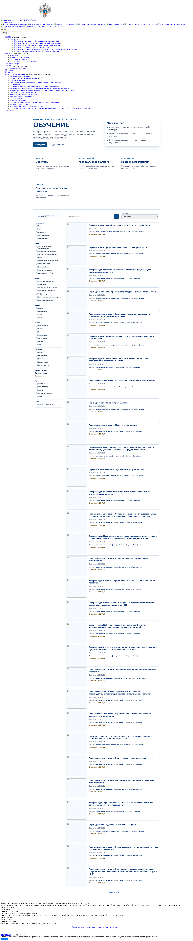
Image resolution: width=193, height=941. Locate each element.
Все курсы (14, 55)
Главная (8, 37)
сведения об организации (15, 74)
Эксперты (9, 72)
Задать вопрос (57, 145)
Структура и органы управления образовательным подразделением (35, 82)
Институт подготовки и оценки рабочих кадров (32, 47)
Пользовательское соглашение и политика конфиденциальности (34, 102)
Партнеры (9, 70)
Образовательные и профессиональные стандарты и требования (34, 86)
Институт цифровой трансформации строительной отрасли (37, 45)
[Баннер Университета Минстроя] (14, 24)
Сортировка (125, 213)
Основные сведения (17, 80)
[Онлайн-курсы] (140, 24)
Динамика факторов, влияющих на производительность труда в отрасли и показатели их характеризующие (51, 108)
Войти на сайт (6, 22)
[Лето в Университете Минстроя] (41, 24)
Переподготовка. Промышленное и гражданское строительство (118, 247)
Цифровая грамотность (18, 68)
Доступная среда (16, 98)
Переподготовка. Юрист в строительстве (108, 403)
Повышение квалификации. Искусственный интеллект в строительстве (122, 381)
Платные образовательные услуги (23, 92)
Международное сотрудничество (22, 96)
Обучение (9, 53)
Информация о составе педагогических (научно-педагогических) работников (39, 88)
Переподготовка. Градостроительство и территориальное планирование (122, 292)
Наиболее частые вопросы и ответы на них (26, 106)
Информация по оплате (19, 104)
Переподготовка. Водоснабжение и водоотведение (112, 825)
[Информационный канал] (44, 26)
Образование (15, 84)
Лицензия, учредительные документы (24, 78)
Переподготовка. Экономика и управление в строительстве (116, 469)
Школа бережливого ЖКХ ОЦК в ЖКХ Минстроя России (36, 51)
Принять (4, 939)
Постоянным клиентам (18, 59)
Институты (14, 39)
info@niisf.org (6, 935)
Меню (4, 33)
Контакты (9, 110)
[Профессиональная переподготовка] (92, 24)
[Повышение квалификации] (66, 24)
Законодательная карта (18, 100)
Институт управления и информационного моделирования (37, 41)
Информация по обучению (20, 76)
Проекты (8, 66)
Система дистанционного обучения (23, 61)
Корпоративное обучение (19, 57)
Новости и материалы (13, 63)
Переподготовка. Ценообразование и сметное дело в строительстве (120, 225)
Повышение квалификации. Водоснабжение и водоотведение (117, 758)
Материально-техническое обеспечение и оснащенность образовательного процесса (42, 90)
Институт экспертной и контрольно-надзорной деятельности (37, 43)
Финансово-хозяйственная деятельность (25, 94)
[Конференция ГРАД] (115, 24)
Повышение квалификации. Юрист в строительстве (113, 425)
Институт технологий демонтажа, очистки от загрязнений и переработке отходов (45, 49)
